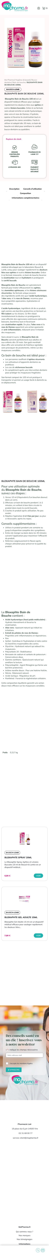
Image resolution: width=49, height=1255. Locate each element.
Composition (25, 193)
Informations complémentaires (25, 198)
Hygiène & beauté (23, 80)
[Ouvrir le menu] (3, 1250)
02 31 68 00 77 (25, 1133)
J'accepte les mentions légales (21, 1063)
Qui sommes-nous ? (24, 1231)
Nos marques (24, 1235)
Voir (38, 875)
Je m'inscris (14, 1070)
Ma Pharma (9, 80)
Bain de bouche (19, 82)
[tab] (14, 189)
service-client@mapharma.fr (25, 1138)
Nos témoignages (24, 1239)
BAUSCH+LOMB (12, 89)
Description (14, 189)
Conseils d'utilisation (32, 189)
